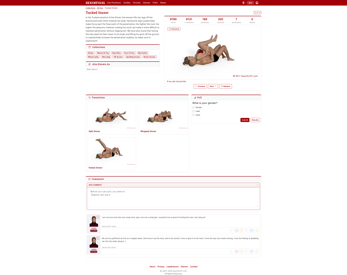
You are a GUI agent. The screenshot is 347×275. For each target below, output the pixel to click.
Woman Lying (93, 57)
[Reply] (231, 230)
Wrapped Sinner (148, 131)
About (152, 266)
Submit (245, 120)
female (199, 107)
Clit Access (118, 57)
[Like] (236, 230)
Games (146, 2)
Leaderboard (173, 266)
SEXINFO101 (95, 3)
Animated (175, 29)
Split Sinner (94, 131)
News (163, 2)
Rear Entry (116, 53)
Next (212, 86)
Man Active (142, 53)
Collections (90, 8)
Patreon (184, 266)
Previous (201, 86)
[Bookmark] (255, 12)
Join (250, 3)
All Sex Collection (177, 81)
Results (255, 120)
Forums (136, 2)
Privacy (161, 266)
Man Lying (106, 57)
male (198, 111)
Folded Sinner (95, 167)
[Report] (256, 230)
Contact (193, 266)
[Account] (258, 2)
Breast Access (149, 57)
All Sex (100, 8)
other (198, 115)
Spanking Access (133, 57)
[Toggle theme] (244, 3)
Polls (155, 2)
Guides (126, 2)
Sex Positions (114, 2)
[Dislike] (241, 230)
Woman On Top (103, 53)
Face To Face (129, 53)
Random (226, 86)
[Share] (259, 12)
